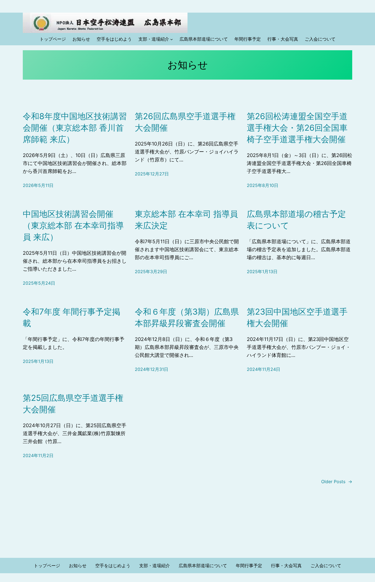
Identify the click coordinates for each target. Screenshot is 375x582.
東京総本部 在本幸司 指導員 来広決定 (186, 219)
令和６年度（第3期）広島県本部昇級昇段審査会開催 (187, 317)
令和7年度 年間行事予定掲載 (71, 317)
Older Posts (336, 481)
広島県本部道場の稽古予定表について (296, 219)
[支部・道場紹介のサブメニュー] (171, 39)
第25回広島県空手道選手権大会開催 (73, 403)
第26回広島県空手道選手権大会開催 (185, 122)
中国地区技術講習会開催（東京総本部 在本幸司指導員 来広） (73, 225)
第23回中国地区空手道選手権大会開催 (297, 317)
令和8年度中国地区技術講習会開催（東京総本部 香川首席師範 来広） (75, 127)
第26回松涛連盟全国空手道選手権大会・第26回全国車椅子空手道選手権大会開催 (297, 127)
